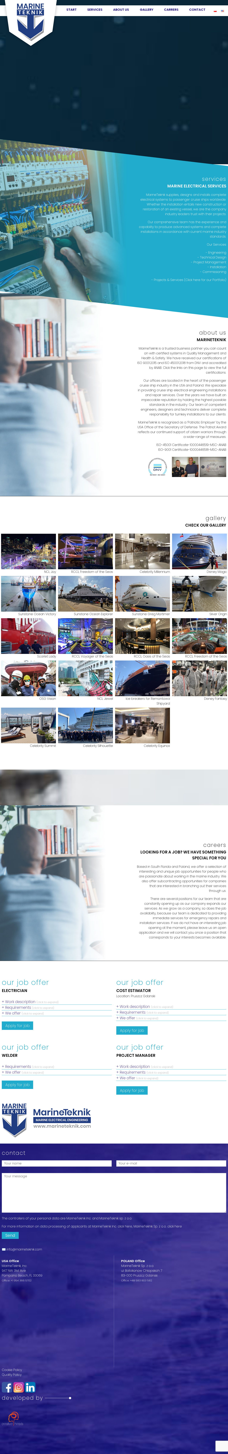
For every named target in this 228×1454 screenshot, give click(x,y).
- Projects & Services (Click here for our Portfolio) (188, 280)
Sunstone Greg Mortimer (151, 614)
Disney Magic (217, 571)
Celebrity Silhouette (98, 746)
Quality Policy (12, 1374)
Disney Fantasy (215, 698)
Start (71, 9)
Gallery (146, 9)
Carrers (171, 9)
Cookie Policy (12, 1370)
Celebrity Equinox (157, 746)
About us (121, 9)
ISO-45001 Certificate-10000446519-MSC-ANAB (191, 445)
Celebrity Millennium (155, 571)
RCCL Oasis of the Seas (152, 656)
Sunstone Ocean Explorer (93, 614)
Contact (197, 9)
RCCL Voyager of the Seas (92, 656)
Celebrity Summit (43, 746)
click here (125, 1226)
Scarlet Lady (46, 656)
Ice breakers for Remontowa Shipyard (148, 701)
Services (94, 9)
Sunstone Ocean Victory (37, 614)
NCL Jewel (105, 698)
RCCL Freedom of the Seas (92, 571)
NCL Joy (50, 571)
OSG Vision (47, 698)
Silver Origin (218, 614)
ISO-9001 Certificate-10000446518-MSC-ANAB (192, 449)
